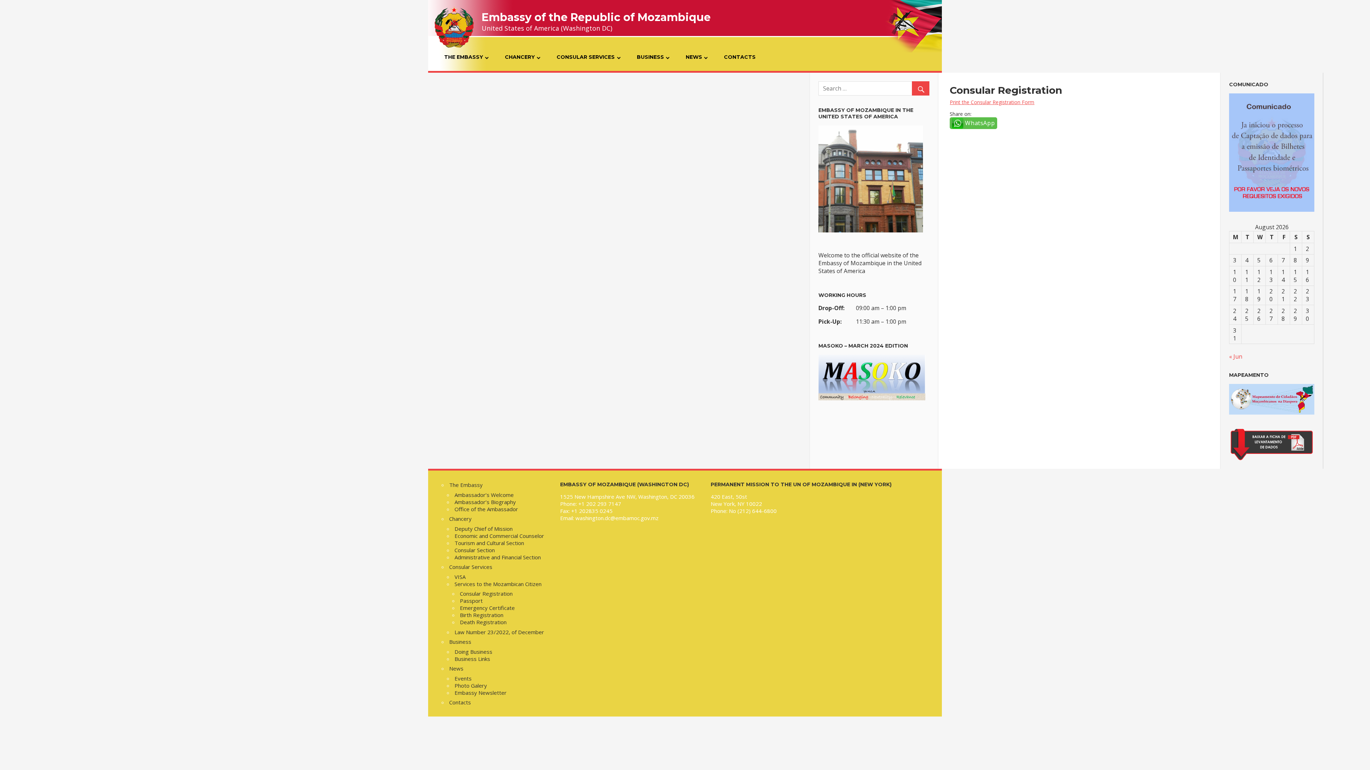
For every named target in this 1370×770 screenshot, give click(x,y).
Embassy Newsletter (481, 692)
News (694, 57)
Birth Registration (481, 614)
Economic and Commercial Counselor (499, 535)
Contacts (740, 57)
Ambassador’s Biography (485, 501)
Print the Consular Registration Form (992, 102)
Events (463, 678)
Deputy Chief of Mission (484, 528)
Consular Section (475, 550)
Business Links (472, 658)
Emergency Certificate (487, 607)
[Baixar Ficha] (1271, 459)
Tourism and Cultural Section (489, 542)
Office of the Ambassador (486, 509)
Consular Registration (486, 593)
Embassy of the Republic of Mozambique (596, 17)
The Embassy (463, 57)
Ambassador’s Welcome (484, 494)
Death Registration (483, 622)
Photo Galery (471, 685)
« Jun (1235, 356)
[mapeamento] (1271, 412)
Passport (471, 600)
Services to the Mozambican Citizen (498, 583)
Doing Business (473, 651)
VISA (460, 576)
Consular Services (586, 57)
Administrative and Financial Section (498, 557)
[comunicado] (1271, 152)
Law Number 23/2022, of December (499, 632)
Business (650, 57)
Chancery (520, 57)
